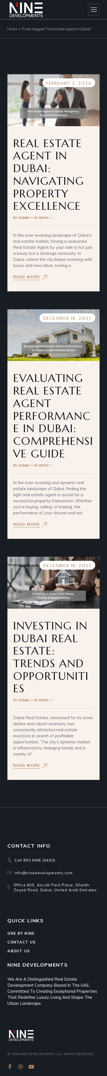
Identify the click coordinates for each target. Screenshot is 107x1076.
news (43, 218)
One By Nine (21, 933)
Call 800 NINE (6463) (35, 860)
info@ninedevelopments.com (44, 873)
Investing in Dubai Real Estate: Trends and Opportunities (51, 657)
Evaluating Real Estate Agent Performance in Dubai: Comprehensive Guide (53, 415)
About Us (18, 951)
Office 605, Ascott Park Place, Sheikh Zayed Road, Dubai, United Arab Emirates (55, 887)
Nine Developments (37, 1054)
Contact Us (21, 942)
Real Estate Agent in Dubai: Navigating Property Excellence (48, 174)
